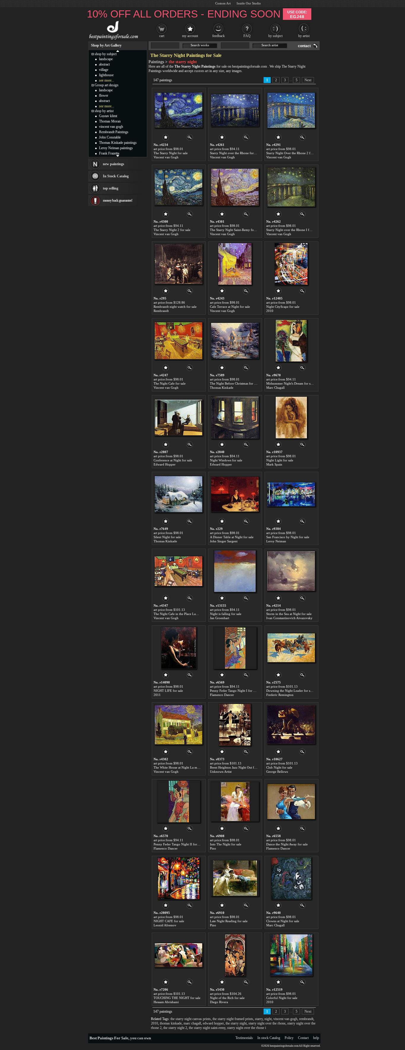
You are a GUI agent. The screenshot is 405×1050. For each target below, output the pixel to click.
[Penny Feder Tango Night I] (235, 648)
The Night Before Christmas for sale (234, 383)
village (103, 70)
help (316, 1038)
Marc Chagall (275, 387)
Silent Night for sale (167, 537)
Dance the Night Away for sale (287, 844)
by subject (275, 36)
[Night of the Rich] (234, 955)
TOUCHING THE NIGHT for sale (177, 998)
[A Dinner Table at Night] (235, 494)
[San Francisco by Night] (291, 494)
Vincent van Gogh (166, 157)
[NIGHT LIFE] (179, 648)
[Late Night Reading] (235, 878)
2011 (157, 695)
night (268, 1019)
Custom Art (223, 3)
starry (259, 1019)
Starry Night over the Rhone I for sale (292, 230)
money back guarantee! (117, 200)
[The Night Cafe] (178, 341)
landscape (106, 59)
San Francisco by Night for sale (287, 537)
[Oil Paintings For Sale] (112, 40)
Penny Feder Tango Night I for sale (234, 690)
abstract (104, 64)
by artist (304, 36)
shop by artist (104, 111)
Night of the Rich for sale (227, 998)
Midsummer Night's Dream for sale (290, 383)
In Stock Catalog (116, 176)
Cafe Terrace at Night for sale (230, 306)
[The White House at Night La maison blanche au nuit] (178, 725)
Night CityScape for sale (282, 306)
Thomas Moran (110, 121)
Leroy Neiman (276, 541)
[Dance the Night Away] (291, 801)
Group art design (106, 85)
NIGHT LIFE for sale (168, 690)
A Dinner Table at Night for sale (231, 537)
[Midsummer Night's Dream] (291, 341)
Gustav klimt (108, 116)
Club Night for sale (279, 767)
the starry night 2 (175, 1028)
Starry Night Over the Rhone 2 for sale (292, 153)
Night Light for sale (279, 460)
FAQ (247, 36)
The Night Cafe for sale (170, 383)
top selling (110, 188)
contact (304, 46)
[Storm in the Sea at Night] (291, 571)
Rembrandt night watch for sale (175, 306)
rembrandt (306, 1019)
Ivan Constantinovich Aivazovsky (289, 618)
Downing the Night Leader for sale (290, 690)
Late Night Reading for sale (229, 921)
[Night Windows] (235, 417)
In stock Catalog (268, 1038)
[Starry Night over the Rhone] (235, 110)
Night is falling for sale (225, 614)
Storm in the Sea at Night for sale (289, 614)
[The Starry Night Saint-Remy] (235, 187)
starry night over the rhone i (246, 1028)
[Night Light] (291, 417)
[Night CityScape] (291, 264)
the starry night (236, 1023)
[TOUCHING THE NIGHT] (178, 955)
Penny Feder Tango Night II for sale (178, 844)
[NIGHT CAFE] (178, 878)
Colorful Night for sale (281, 998)
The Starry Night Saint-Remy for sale (235, 230)
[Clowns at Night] (291, 878)
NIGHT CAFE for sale (169, 921)
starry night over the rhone (267, 1023)
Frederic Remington (280, 695)
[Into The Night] (235, 801)
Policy (289, 1038)
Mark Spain (274, 464)
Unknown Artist (221, 771)
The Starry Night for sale (171, 153)
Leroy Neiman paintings (116, 148)
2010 (269, 311)
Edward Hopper (165, 464)
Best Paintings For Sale (109, 1038)
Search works (200, 45)
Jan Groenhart (219, 618)
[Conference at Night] (178, 417)
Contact (303, 1038)
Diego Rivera (219, 1002)
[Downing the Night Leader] (291, 648)
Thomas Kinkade (221, 387)
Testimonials (244, 1038)
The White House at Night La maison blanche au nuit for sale (195, 767)
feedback (218, 36)
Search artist (270, 45)
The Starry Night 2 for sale (172, 230)
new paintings (113, 164)
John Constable (110, 137)
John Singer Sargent (223, 541)
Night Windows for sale (226, 460)
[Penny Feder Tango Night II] (178, 801)
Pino (213, 848)
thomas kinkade (171, 1023)
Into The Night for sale (225, 844)
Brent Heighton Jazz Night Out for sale (236, 767)
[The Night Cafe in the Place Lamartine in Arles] (178, 571)
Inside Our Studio (249, 3)
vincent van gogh (285, 1019)
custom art (201, 71)
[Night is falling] (234, 571)
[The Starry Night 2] (178, 187)
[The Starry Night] (178, 110)
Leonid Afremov (165, 925)
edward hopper (213, 1023)
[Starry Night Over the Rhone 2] (291, 110)
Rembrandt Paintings (113, 132)
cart (161, 36)
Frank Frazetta (109, 153)
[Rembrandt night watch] (178, 264)
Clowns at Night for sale (282, 921)
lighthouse (106, 75)
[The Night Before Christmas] (235, 341)
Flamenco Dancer (222, 695)
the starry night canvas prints (190, 1019)
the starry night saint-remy (207, 1028)
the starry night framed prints (233, 1019)
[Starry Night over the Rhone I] (291, 187)
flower (103, 95)
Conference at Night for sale (173, 460)
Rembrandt (161, 311)
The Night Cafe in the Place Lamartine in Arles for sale (191, 614)
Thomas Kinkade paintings (118, 143)
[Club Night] (291, 725)
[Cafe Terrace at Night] (235, 264)
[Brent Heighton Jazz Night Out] (235, 725)
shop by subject (106, 54)
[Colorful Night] (291, 955)
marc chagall (192, 1023)
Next (307, 80)
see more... (106, 80)
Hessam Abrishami (166, 1002)
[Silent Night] (178, 494)
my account (190, 36)
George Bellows (277, 771)
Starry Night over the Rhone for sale (235, 153)
